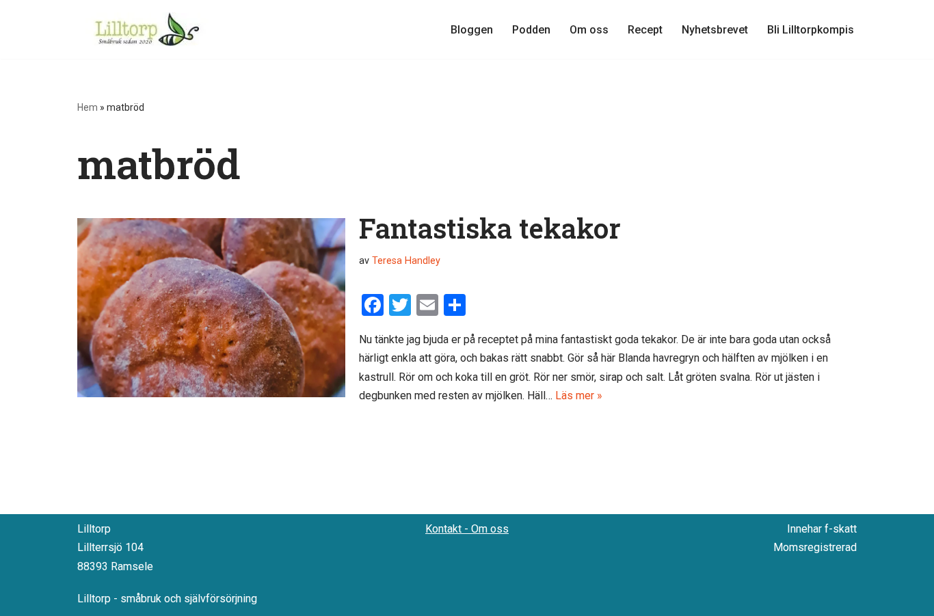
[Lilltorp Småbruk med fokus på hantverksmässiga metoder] (149, 29)
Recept (645, 29)
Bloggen (472, 29)
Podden (531, 29)
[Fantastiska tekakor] (211, 307)
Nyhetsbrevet (715, 29)
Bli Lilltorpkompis (810, 29)
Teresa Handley (406, 261)
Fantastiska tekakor (490, 228)
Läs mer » (578, 395)
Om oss (589, 29)
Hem (87, 107)
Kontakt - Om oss (467, 528)
